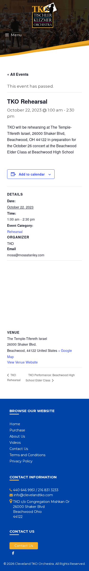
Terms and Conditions (27, 455)
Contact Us (18, 449)
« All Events (17, 74)
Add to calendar (32, 174)
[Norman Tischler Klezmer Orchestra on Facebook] (13, 553)
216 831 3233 (48, 490)
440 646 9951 (24, 490)
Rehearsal (15, 231)
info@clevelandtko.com (33, 495)
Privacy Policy (21, 461)
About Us (17, 436)
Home (14, 424)
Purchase (17, 430)
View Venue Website (22, 362)
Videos (15, 442)
